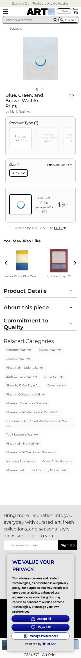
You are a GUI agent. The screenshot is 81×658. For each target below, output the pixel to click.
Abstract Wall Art (18, 358)
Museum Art (15, 470)
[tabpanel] (40, 190)
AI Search (70, 20)
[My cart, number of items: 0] (75, 11)
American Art (53, 376)
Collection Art (56, 385)
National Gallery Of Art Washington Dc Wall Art (37, 423)
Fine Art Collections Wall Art (25, 394)
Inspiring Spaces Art (20, 461)
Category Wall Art (18, 349)
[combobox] (27, 20)
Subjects (15, 28)
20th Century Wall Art (21, 376)
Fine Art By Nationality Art (24, 367)
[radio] (18, 173)
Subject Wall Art (49, 349)
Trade (64, 11)
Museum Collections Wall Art (26, 403)
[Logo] (41, 11)
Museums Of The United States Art (31, 452)
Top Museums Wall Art (22, 434)
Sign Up (68, 545)
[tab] (20, 138)
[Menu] (5, 11)
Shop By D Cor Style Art (23, 385)
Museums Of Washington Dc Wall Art (33, 412)
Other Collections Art (57, 461)
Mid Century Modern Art (49, 470)
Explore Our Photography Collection (40, 3)
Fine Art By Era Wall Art (22, 443)
